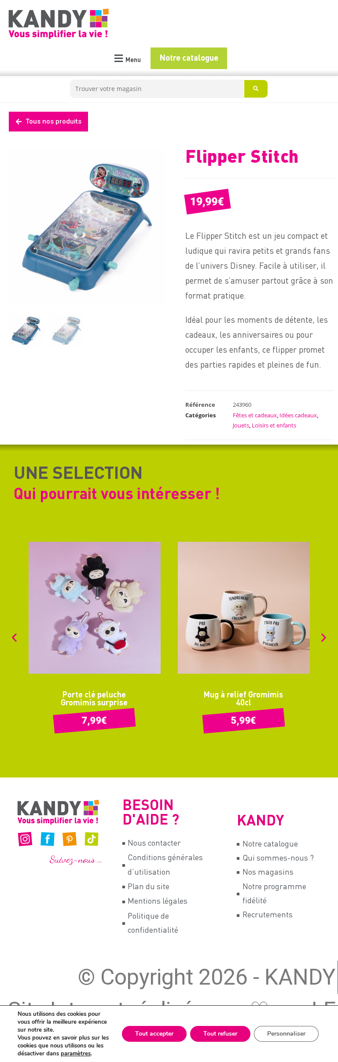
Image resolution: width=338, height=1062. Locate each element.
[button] (126, 58)
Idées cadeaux (298, 415)
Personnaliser (286, 1033)
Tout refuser (220, 1033)
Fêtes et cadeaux (255, 415)
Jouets (241, 425)
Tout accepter (154, 1033)
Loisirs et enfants (274, 425)
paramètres (76, 1054)
